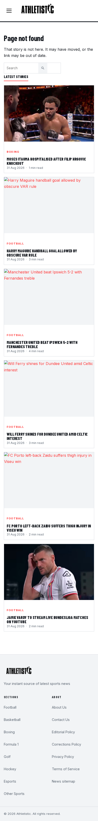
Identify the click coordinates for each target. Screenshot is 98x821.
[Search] (42, 68)
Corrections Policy (66, 744)
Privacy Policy (63, 757)
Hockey (10, 769)
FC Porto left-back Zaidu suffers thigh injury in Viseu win (49, 528)
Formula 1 (11, 744)
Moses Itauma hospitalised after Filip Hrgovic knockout (46, 161)
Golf (7, 757)
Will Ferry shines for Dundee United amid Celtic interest (47, 436)
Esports (10, 781)
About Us (59, 707)
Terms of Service (66, 769)
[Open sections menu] (9, 10)
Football (15, 243)
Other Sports (14, 794)
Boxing (13, 151)
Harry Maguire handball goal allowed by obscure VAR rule (42, 253)
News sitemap (63, 781)
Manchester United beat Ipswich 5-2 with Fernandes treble (42, 344)
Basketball (12, 720)
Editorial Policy (63, 732)
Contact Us (61, 720)
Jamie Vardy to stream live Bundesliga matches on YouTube (47, 619)
